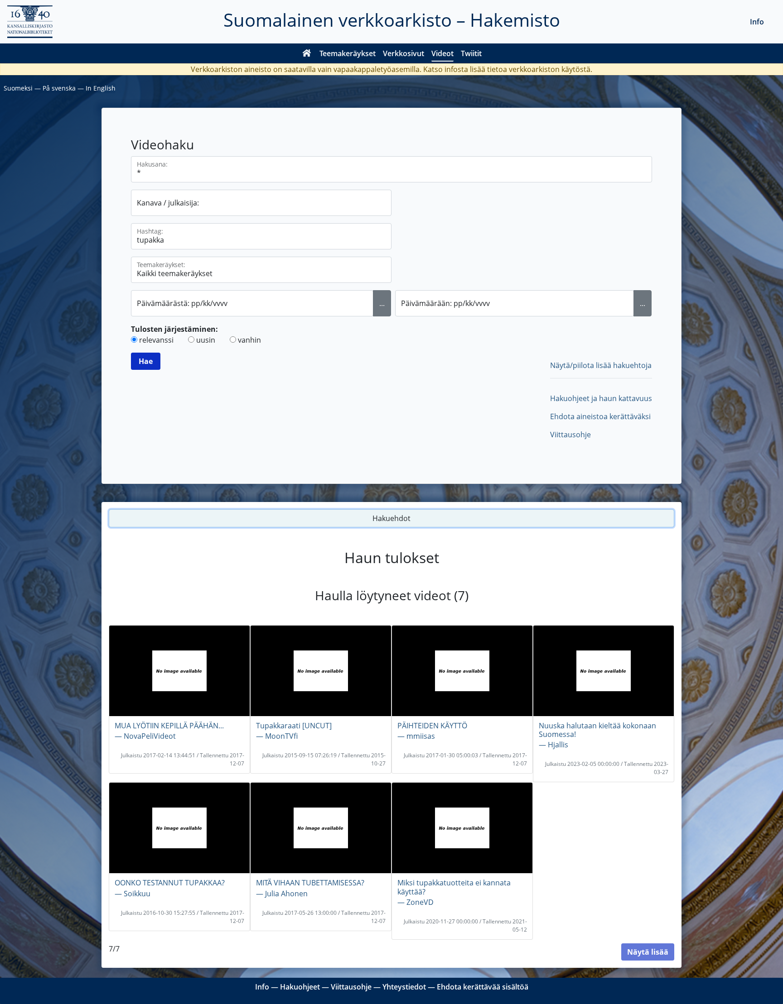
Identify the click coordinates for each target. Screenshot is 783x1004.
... (382, 303)
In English (101, 88)
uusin (205, 340)
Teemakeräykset (347, 53)
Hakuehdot (391, 518)
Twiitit (471, 53)
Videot (442, 53)
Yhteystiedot (404, 987)
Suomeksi (18, 88)
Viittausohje (570, 435)
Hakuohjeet (300, 987)
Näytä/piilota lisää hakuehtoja (601, 365)
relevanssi (156, 340)
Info (757, 22)
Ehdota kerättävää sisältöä (482, 987)
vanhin (249, 340)
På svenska (59, 88)
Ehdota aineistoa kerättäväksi (600, 416)
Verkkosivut (403, 53)
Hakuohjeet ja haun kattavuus (601, 398)
